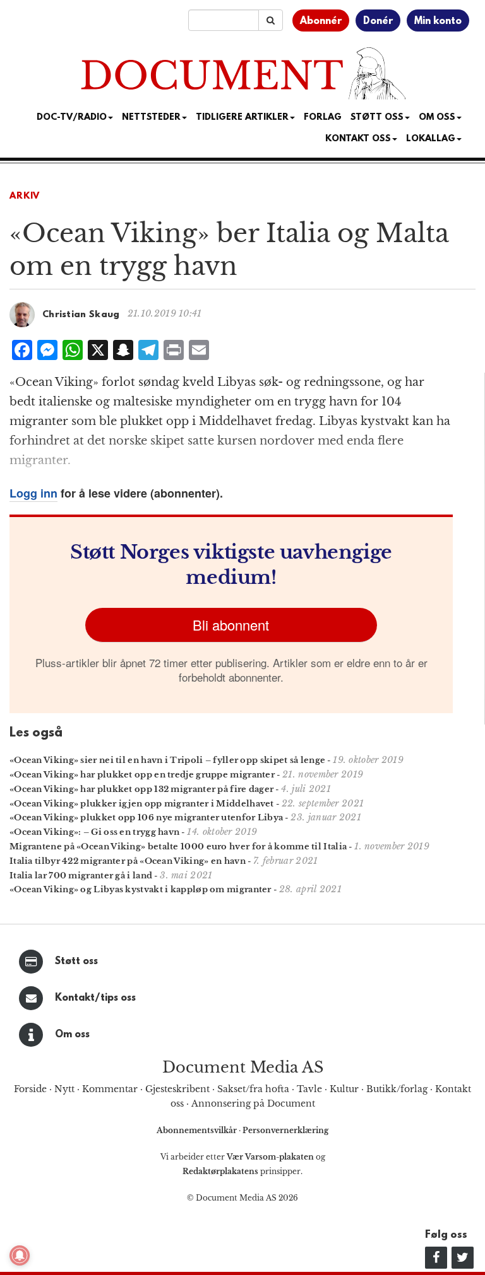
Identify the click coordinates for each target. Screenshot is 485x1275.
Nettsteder (151, 117)
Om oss (72, 1034)
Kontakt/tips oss (95, 998)
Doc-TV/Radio (72, 117)
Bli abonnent (231, 624)
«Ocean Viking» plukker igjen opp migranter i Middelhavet (141, 803)
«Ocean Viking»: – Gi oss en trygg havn (94, 832)
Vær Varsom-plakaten (270, 1156)
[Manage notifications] (19, 1255)
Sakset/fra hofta (253, 1089)
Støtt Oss (377, 117)
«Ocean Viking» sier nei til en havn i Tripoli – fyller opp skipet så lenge (167, 760)
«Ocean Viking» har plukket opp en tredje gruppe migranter (142, 774)
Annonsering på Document (253, 1103)
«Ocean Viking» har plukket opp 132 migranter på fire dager (141, 789)
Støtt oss (76, 961)
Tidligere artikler (242, 117)
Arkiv (24, 196)
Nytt (64, 1089)
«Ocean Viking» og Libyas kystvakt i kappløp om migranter (140, 889)
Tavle (309, 1089)
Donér (378, 21)
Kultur (344, 1089)
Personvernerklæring (285, 1130)
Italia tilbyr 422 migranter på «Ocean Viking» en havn (127, 861)
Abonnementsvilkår (198, 1130)
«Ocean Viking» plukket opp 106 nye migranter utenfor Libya (146, 817)
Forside (30, 1089)
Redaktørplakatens (220, 1171)
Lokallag (430, 139)
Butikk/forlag (397, 1089)
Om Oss (437, 117)
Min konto (438, 21)
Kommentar (110, 1089)
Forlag (323, 117)
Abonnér (321, 21)
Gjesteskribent (177, 1089)
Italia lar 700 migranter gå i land (80, 875)
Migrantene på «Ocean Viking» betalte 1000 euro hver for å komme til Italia (178, 846)
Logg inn (33, 493)
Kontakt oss (358, 139)
